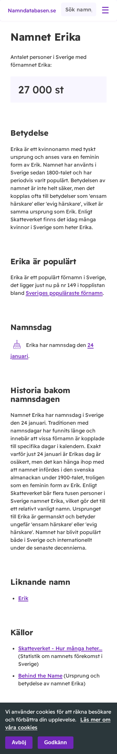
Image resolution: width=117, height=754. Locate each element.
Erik (23, 598)
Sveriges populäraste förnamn (64, 293)
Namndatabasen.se (32, 10)
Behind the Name (40, 675)
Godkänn (55, 742)
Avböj (19, 742)
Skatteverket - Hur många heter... (60, 648)
